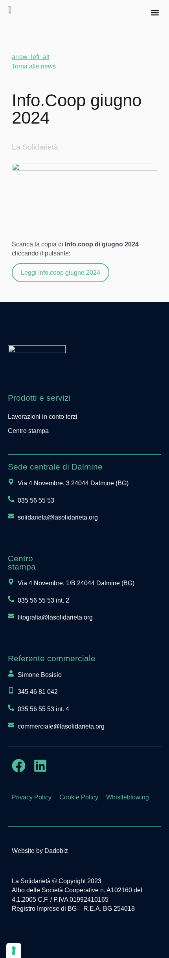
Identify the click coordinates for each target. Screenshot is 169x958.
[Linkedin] (40, 766)
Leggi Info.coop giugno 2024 (60, 272)
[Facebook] (19, 766)
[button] (154, 12)
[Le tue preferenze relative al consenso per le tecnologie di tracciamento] (13, 950)
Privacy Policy (31, 797)
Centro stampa (28, 430)
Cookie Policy (78, 797)
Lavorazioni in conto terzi (42, 416)
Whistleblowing (127, 797)
